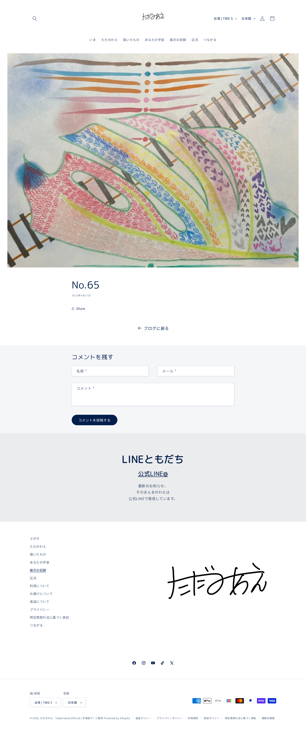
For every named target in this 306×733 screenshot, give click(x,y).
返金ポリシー (143, 718)
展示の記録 (38, 570)
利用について (40, 585)
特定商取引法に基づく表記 (49, 617)
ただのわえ (38, 546)
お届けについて (41, 593)
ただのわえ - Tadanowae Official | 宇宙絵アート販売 (71, 718)
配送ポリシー (212, 718)
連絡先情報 (268, 718)
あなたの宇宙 (40, 562)
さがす (35, 538)
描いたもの (38, 554)
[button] (35, 19)
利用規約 (193, 718)
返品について (40, 601)
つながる (36, 625)
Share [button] (80, 308)
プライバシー (40, 609)
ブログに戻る (156, 328)
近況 (33, 578)
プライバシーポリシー (169, 718)
